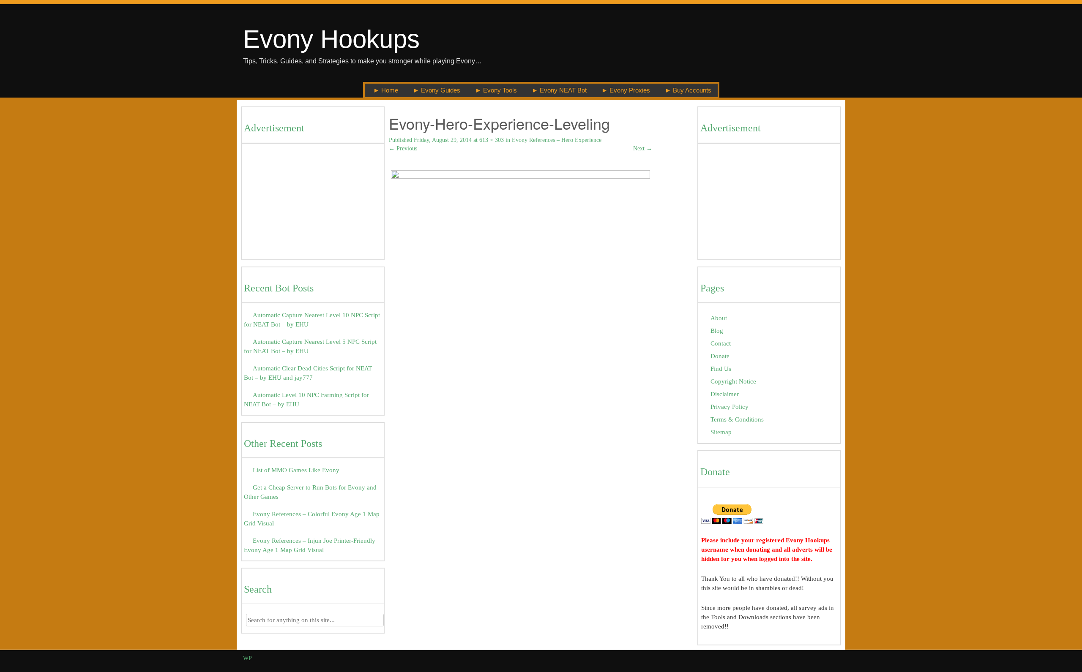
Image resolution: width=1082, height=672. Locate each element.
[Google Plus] (816, 658)
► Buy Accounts (688, 90)
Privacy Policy (729, 406)
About (718, 317)
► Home (385, 90)
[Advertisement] (313, 203)
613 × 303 (491, 140)
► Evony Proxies (625, 90)
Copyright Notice (733, 381)
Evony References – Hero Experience (556, 140)
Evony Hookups (331, 39)
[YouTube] (825, 658)
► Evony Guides (436, 90)
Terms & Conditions (737, 419)
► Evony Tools (496, 90)
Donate (720, 355)
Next (642, 148)
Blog (716, 330)
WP (247, 658)
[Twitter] (806, 658)
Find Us (720, 368)
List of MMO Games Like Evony (296, 469)
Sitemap (721, 431)
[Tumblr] (835, 658)
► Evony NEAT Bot (559, 90)
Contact (720, 343)
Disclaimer (724, 393)
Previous (403, 148)
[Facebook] (796, 658)
